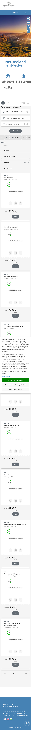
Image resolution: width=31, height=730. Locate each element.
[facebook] (4, 720)
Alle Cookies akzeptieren (15, 380)
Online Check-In (7, 713)
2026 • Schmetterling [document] (16, 727)
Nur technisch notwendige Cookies (15, 385)
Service (16, 713)
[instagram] (8, 720)
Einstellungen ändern (15, 389)
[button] (24, 13)
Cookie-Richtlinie (6, 376)
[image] (15, 56)
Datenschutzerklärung (17, 711)
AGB (10, 715)
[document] (15, 64)
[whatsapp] (11, 720)
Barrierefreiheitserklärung (20, 715)
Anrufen (15, 12)
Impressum (6, 711)
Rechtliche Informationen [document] (10, 705)
